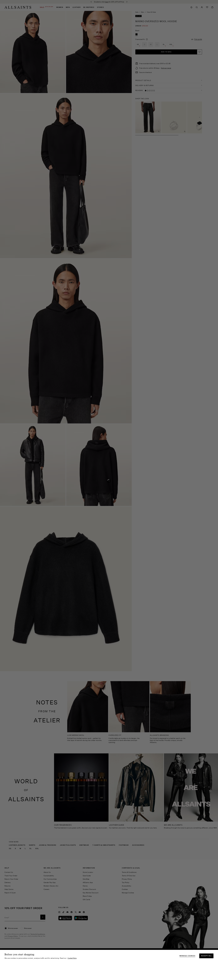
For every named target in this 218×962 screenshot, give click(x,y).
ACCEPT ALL (206, 956)
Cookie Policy (72, 958)
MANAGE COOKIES (187, 956)
